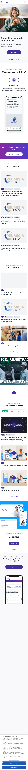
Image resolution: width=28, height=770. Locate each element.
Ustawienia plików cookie (14, 760)
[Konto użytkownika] (25, 2)
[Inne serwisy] (11, 2)
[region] (14, 752)
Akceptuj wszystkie (14, 767)
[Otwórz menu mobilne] (1, 2)
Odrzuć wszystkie (14, 763)
